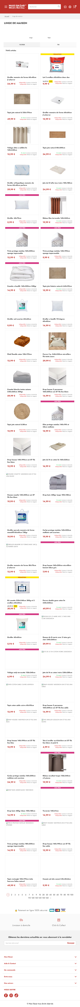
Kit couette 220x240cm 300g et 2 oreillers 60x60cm (21, 601)
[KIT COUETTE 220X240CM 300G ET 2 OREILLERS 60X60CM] (22, 587)
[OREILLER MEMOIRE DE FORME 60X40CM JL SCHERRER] (22, 64)
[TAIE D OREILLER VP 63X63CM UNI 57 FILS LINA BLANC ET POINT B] (57, 727)
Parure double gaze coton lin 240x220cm (54, 601)
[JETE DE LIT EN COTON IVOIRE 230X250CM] (57, 659)
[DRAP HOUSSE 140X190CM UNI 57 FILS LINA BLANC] (22, 446)
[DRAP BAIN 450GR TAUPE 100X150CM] (57, 482)
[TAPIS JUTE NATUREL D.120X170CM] (22, 99)
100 (71, 894)
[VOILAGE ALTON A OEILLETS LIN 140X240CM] (22, 134)
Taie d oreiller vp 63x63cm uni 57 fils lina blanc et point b (57, 741)
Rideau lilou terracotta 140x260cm (56, 218)
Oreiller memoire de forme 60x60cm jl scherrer (57, 113)
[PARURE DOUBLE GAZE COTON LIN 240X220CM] (57, 587)
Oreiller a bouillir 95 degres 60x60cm (54, 320)
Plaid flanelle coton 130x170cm (19, 354)
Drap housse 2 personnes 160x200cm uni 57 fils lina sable (55, 706)
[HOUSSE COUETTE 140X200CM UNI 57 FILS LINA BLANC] (22, 482)
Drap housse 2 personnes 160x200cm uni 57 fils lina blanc (55, 390)
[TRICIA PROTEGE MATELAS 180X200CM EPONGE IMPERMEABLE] (22, 830)
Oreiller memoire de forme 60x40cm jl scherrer (21, 78)
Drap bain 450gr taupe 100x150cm (57, 495)
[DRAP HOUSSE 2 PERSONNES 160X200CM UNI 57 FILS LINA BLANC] (57, 376)
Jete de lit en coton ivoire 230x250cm (57, 672)
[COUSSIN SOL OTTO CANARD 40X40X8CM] (57, 866)
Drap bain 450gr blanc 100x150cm (21, 811)
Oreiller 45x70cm (14, 218)
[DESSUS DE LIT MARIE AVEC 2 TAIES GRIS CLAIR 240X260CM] (57, 624)
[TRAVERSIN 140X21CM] (57, 798)
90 (68, 894)
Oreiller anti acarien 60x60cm (19, 319)
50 (54, 894)
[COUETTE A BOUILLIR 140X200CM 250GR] (22, 273)
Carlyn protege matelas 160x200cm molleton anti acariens (21, 777)
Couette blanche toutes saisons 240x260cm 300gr (19, 390)
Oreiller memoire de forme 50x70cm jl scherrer (21, 566)
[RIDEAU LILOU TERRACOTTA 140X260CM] (57, 205)
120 (32, 898)
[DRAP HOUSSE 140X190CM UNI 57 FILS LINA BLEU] (22, 727)
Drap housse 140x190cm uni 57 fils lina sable (56, 845)
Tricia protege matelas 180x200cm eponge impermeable (21, 845)
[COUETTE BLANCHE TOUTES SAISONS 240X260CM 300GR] (22, 376)
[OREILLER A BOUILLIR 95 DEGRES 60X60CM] (57, 306)
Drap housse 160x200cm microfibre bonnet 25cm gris (57, 566)
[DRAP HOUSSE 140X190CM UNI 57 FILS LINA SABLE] (57, 830)
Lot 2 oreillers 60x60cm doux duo (56, 77)
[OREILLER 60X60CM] (22, 624)
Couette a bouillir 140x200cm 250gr (21, 286)
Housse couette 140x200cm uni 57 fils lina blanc (21, 496)
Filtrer (22, 45)
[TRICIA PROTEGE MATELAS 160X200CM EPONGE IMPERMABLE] (22, 238)
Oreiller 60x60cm (14, 637)
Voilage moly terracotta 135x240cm (21, 672)
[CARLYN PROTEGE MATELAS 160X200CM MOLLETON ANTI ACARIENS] (22, 762)
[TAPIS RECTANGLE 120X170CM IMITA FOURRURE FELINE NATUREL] (22, 866)
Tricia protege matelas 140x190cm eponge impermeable (56, 252)
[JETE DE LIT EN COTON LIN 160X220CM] (57, 446)
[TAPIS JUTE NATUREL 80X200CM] (57, 134)
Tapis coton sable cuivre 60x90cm (20, 705)
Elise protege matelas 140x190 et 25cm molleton (56, 425)
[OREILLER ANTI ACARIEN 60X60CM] (22, 306)
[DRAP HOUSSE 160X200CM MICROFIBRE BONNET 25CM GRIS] (57, 552)
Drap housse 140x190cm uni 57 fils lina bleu (21, 741)
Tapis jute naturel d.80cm (17, 424)
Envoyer (70, 943)
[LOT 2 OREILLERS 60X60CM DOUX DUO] (57, 64)
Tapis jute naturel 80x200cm (54, 148)
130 (36, 898)
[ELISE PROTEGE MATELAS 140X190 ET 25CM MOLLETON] (57, 411)
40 (50, 894)
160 (47, 898)
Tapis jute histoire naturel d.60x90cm (57, 286)
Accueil (7, 16)
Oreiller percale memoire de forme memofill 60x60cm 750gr (20, 531)
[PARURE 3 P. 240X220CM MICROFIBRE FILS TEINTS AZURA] (57, 341)
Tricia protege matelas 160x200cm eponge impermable (21, 252)
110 (29, 898)
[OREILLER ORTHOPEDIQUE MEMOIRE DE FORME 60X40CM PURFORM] (22, 170)
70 (61, 894)
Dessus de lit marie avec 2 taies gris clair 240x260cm (57, 638)
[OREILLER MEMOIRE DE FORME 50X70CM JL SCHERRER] (22, 552)
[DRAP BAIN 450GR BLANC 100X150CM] (22, 798)
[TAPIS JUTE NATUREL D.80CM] (22, 411)
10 (40, 894)
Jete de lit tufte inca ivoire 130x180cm (57, 183)
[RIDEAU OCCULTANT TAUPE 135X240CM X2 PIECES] (57, 762)
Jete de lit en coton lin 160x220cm (56, 460)
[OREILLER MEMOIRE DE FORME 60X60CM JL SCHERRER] (57, 99)
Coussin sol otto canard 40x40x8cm (57, 879)
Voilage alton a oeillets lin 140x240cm (17, 149)
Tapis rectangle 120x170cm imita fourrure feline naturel (20, 880)
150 (43, 898)
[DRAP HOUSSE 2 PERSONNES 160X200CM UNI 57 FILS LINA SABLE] (57, 692)
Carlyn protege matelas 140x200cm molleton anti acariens (57, 531)
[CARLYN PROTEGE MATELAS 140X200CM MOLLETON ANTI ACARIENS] (57, 517)
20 (43, 894)
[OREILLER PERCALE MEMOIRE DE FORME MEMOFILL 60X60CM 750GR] (22, 517)
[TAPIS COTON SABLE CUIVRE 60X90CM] (22, 692)
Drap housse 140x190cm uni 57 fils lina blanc (21, 461)
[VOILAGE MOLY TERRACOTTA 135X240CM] (22, 659)
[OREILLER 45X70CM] (22, 205)
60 (58, 894)
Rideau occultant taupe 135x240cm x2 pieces (56, 777)
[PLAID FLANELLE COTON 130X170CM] (22, 341)
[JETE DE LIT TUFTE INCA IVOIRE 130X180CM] (57, 170)
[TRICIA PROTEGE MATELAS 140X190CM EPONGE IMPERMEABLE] (57, 238)
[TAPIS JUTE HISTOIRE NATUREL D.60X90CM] (57, 273)
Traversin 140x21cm (51, 811)
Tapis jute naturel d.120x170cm (19, 112)
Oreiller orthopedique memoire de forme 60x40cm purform (20, 184)
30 (47, 894)
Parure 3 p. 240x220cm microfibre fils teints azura (57, 355)
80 (65, 894)
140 (40, 898)
